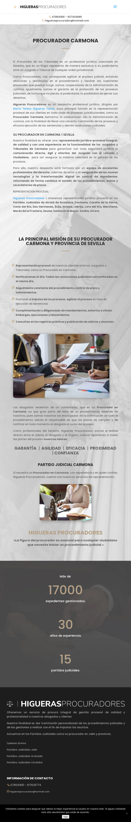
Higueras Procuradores (29, 198)
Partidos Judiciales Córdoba (24, 762)
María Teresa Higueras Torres (34, 108)
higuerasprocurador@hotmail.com (67, 20)
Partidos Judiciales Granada (24, 756)
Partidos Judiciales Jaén (22, 749)
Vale (65, 816)
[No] (126, 813)
